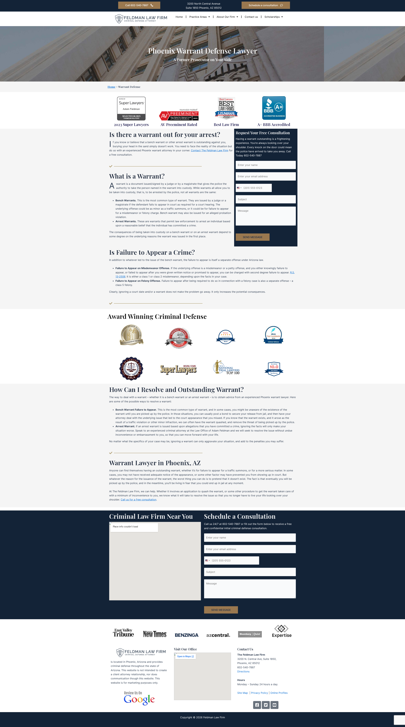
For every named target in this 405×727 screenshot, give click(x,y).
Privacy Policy (259, 692)
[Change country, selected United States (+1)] (239, 188)
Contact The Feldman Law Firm (209, 150)
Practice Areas (198, 16)
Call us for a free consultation (138, 499)
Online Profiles (279, 692)
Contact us (251, 16)
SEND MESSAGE (252, 237)
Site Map (243, 692)
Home (179, 16)
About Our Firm (226, 16)
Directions (243, 671)
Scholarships (272, 16)
